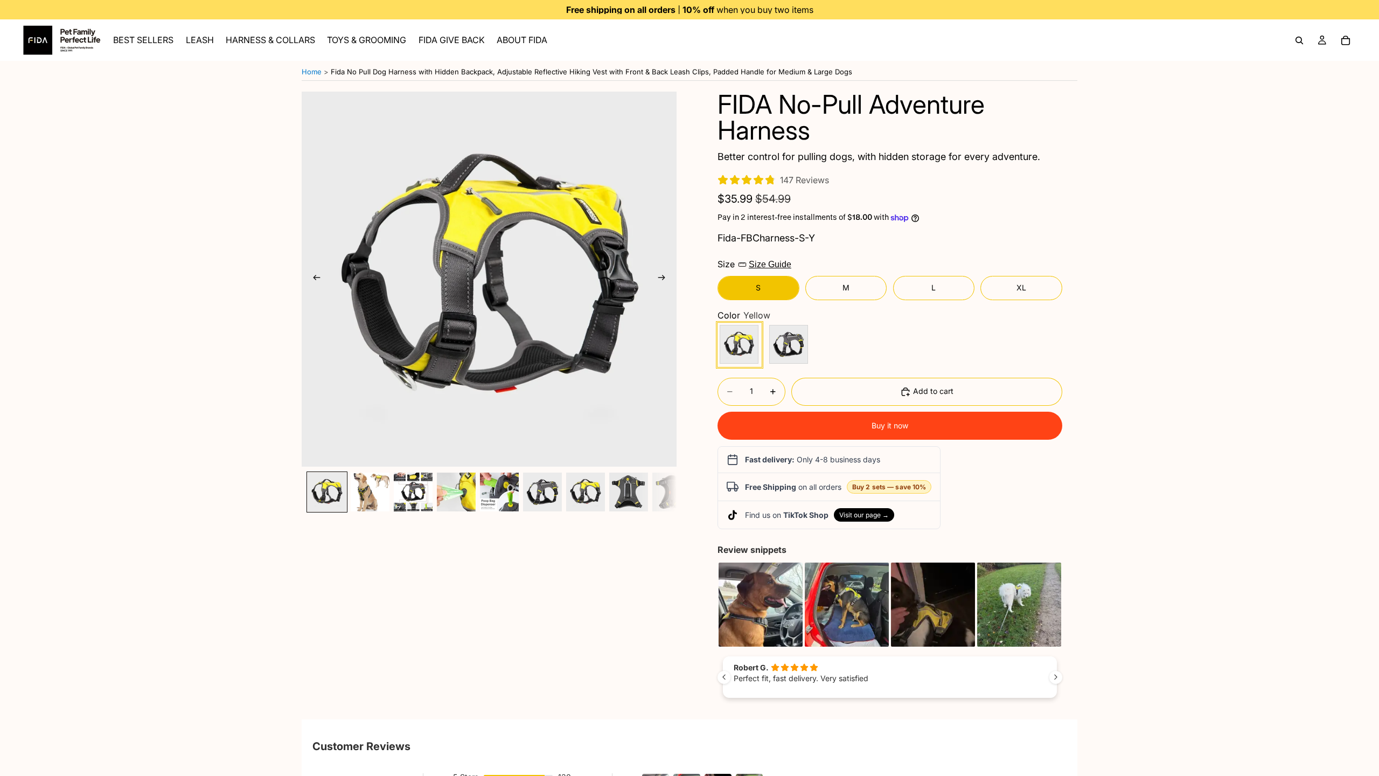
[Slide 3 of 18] (413, 492)
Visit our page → (864, 515)
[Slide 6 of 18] (542, 492)
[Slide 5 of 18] (499, 492)
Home (312, 71)
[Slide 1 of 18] (327, 492)
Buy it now (890, 425)
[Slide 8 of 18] (628, 492)
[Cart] (1345, 40)
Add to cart (933, 391)
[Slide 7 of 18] (585, 492)
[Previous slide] (313, 279)
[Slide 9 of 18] (671, 492)
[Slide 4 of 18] (456, 492)
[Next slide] (665, 279)
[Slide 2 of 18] (370, 492)
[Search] (1299, 40)
